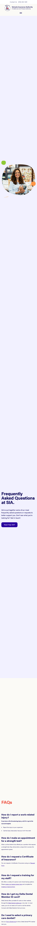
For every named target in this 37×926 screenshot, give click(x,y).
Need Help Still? (9, 525)
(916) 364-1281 (22, 2)
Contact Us (13, 2)
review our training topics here (13, 884)
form (8, 887)
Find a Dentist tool (11, 921)
